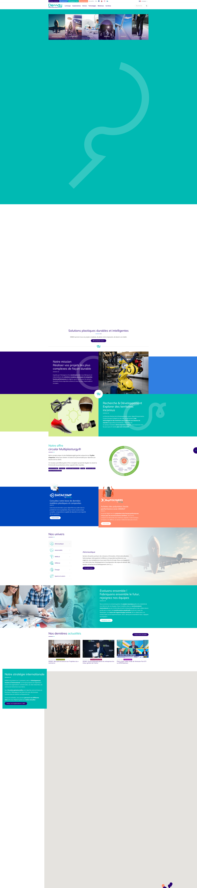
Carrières (108, 6)
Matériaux (101, 6)
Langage (143, 1)
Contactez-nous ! (99, 341)
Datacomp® (55, 518)
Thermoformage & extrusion (73, 468)
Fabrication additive (90, 468)
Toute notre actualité (140, 634)
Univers (84, 6)
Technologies (92, 6)
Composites (62, 468)
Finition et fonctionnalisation (55, 470)
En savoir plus (89, 568)
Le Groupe (68, 6)
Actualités (91, 1)
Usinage (82, 468)
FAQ (96, 1)
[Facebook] (99, 1)
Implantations (76, 6)
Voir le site (106, 523)
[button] (171, 884)
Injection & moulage (53, 468)
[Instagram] (104, 1)
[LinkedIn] (107, 1)
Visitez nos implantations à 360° (16, 703)
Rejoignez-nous (106, 620)
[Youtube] (102, 1)
